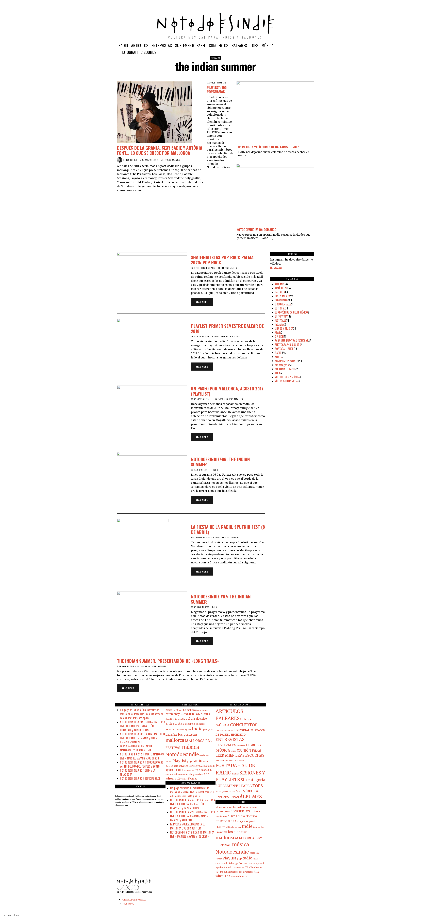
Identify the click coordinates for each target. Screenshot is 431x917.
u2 (178, 778)
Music (278, 333)
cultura (205, 714)
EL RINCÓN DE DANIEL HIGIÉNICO (291, 312)
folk (182, 730)
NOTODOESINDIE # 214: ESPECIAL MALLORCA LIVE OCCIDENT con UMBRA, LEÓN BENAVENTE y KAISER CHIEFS (142, 726)
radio (197, 760)
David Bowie (171, 719)
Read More (202, 302)
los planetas (187, 734)
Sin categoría (282, 365)
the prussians (196, 774)
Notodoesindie (182, 754)
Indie (197, 729)
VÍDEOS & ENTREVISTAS (287, 381)
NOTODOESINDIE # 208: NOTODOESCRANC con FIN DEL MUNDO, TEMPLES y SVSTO (141, 764)
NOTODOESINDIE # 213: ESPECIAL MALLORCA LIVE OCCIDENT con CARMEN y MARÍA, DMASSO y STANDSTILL (142, 738)
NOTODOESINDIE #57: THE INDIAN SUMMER (221, 599)
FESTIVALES (280, 320)
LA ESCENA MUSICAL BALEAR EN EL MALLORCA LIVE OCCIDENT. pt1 (137, 748)
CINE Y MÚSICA (282, 296)
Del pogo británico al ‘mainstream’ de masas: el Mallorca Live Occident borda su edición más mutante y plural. (141, 714)
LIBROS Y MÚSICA (284, 328)
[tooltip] (297, 7)
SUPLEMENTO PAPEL (285, 369)
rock (175, 765)
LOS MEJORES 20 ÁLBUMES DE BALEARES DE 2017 (268, 147)
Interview (279, 324)
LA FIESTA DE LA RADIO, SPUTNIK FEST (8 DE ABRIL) (228, 529)
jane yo (206, 729)
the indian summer (179, 774)
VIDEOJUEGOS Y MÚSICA (287, 377)
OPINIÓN (279, 337)
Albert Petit (171, 710)
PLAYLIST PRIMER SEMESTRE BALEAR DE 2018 (227, 328)
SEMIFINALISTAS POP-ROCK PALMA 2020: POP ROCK (222, 260)
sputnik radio (174, 769)
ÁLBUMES (279, 284)
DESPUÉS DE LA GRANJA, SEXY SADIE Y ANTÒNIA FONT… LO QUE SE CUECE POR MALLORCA (159, 150)
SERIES (278, 357)
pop (189, 761)
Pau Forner (131, 160)
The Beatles (202, 769)
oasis (202, 755)
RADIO (215, 470)
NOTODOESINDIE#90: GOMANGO (256, 229)
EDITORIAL (280, 308)
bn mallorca (190, 710)
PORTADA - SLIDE (235, 765)
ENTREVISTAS (282, 316)
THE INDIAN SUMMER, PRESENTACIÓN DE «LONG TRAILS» (168, 661)
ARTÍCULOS (166, 160)
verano (183, 779)
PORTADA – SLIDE (284, 349)
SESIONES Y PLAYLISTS (216, 82)
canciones (202, 710)
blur (181, 710)
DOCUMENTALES (283, 304)
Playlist (179, 761)
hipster (188, 730)
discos (182, 718)
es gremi (200, 723)
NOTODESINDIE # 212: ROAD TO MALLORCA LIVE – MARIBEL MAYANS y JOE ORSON (142, 756)
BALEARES (176, 160)
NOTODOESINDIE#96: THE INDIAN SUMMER (220, 462)
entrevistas (174, 723)
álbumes (192, 778)
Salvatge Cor (185, 766)
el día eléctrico (197, 718)
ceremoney (172, 714)
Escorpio (190, 723)
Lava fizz (171, 734)
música (190, 747)
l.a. (212, 730)
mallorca (174, 740)
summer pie (189, 770)
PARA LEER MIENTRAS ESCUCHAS (291, 341)
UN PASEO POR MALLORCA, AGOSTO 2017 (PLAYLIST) (227, 391)
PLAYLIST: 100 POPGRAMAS (217, 89)
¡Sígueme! (276, 267)
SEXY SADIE (199, 766)
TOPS (277, 373)
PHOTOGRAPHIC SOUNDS (288, 345)
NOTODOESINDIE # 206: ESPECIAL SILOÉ (140, 778)
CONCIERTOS (227, 537)
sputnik (210, 766)
